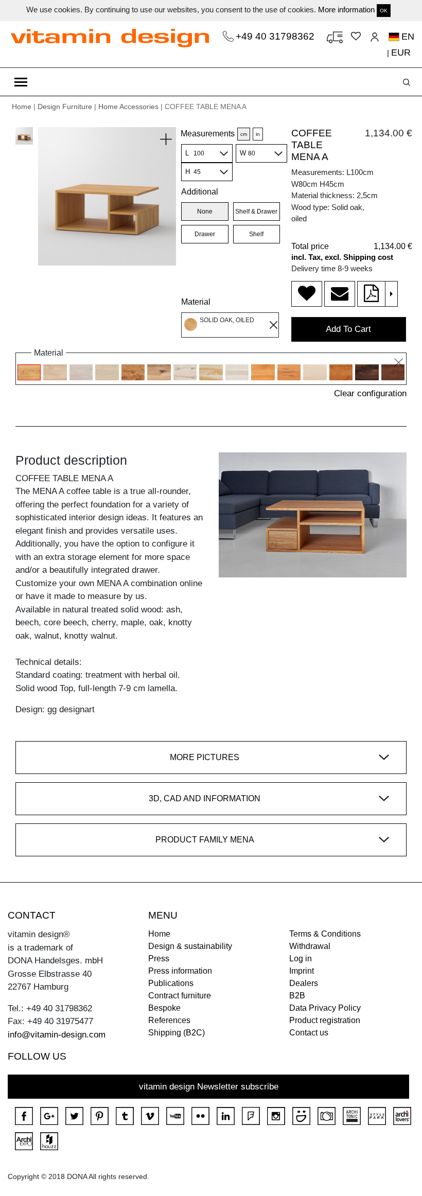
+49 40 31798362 (276, 36)
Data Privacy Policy (325, 1008)
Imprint (301, 970)
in (258, 134)
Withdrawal (309, 946)
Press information (180, 970)
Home (21, 106)
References (169, 1020)
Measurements (208, 133)
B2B (297, 995)
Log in (300, 958)
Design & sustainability (190, 946)
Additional (199, 191)
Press (158, 958)
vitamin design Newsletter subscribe (208, 1087)
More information (346, 9)
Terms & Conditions (325, 933)
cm (243, 134)
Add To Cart (348, 329)
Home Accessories (128, 106)
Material (195, 301)
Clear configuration (370, 393)
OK (384, 10)
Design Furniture (65, 106)
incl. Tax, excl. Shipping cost (342, 257)
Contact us (308, 1032)
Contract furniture (179, 995)
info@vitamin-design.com (57, 1035)
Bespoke (164, 1008)
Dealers (303, 983)
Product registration (324, 1020)
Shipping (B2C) (176, 1032)
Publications (171, 983)
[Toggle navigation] (20, 82)
